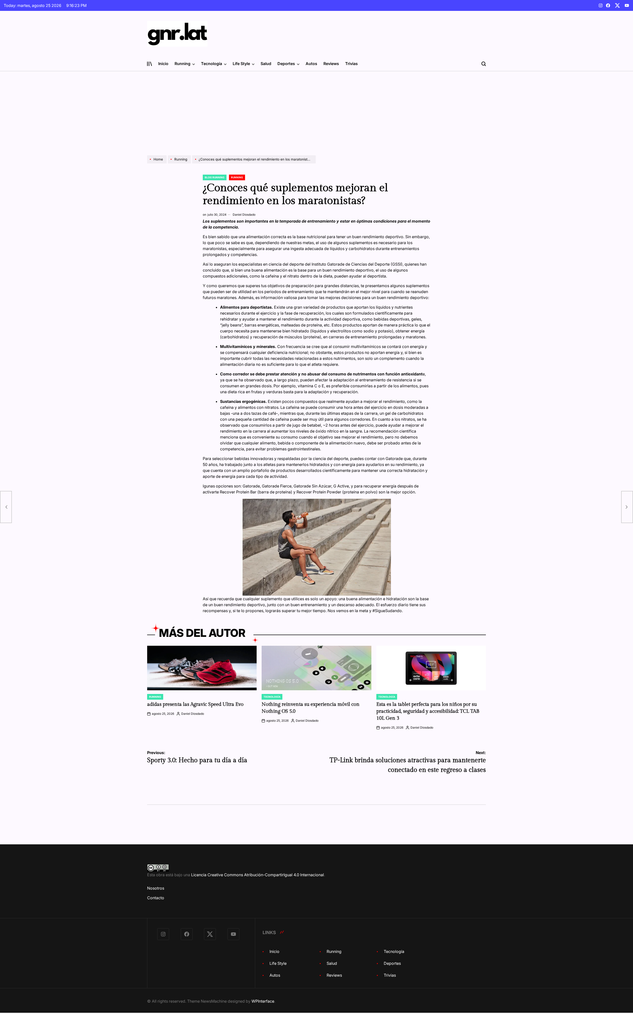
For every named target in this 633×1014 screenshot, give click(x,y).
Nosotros (155, 888)
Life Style (241, 63)
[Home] (157, 163)
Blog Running (215, 177)
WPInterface (262, 1001)
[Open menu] (149, 63)
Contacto (155, 897)
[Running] (180, 163)
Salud (266, 63)
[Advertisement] (316, 108)
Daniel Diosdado (244, 214)
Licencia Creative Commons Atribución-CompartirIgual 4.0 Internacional (257, 874)
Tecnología (211, 63)
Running (182, 63)
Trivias (351, 63)
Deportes (286, 63)
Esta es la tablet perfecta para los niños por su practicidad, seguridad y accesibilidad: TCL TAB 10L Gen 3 (427, 711)
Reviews (331, 63)
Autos (311, 63)
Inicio (163, 63)
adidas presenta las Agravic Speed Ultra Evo (195, 704)
